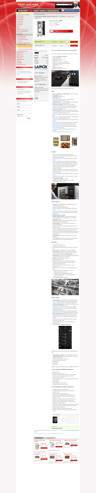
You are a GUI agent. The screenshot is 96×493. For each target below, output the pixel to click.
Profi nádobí (20, 62)
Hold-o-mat (20, 41)
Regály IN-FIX (20, 57)
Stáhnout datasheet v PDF (58, 428)
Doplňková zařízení (21, 59)
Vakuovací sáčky (20, 16)
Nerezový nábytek (21, 17)
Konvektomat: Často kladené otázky (24, 42)
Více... (31, 76)
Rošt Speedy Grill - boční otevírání (70, 440)
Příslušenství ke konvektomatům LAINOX (26, 49)
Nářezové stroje (20, 21)
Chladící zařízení (20, 19)
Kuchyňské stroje (21, 52)
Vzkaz (18, 109)
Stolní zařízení (20, 54)
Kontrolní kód (20, 114)
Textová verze (77, 0)
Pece (18, 26)
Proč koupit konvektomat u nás (23, 39)
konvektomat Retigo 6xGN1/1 (22, 82)
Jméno (18, 103)
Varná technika (20, 24)
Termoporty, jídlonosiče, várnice (23, 31)
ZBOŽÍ (30, 10)
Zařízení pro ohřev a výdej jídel (23, 29)
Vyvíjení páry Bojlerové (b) (40, 45)
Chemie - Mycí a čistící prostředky (23, 14)
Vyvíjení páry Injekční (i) (39, 42)
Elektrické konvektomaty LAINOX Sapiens (26, 47)
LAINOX (36, 98)
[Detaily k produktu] (44, 448)
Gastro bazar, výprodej (21, 64)
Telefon (18, 106)
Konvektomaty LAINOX (22, 44)
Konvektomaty (20, 34)
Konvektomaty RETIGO (22, 36)
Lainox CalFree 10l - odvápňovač (55, 440)
